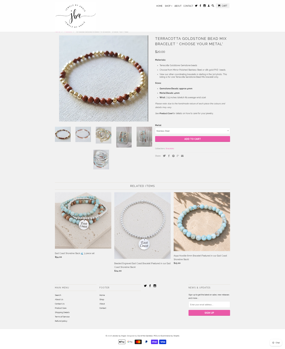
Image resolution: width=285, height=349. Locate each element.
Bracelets (170, 148)
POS (155, 336)
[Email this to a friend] (181, 156)
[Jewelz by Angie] (75, 16)
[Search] (213, 6)
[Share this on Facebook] (168, 156)
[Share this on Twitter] (164, 155)
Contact (188, 6)
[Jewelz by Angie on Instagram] (204, 6)
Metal (158, 125)
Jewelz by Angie (119, 336)
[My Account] (209, 6)
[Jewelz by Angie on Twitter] (196, 6)
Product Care (60, 308)
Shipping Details (62, 312)
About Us (59, 299)
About (178, 6)
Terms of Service (62, 317)
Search (58, 295)
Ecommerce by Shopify (170, 336)
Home (159, 6)
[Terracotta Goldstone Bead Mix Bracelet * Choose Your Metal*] (103, 78)
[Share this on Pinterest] (173, 156)
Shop (168, 6)
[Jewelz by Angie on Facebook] (200, 6)
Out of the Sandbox (145, 336)
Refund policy (61, 321)
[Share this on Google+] (177, 156)
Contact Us (59, 304)
